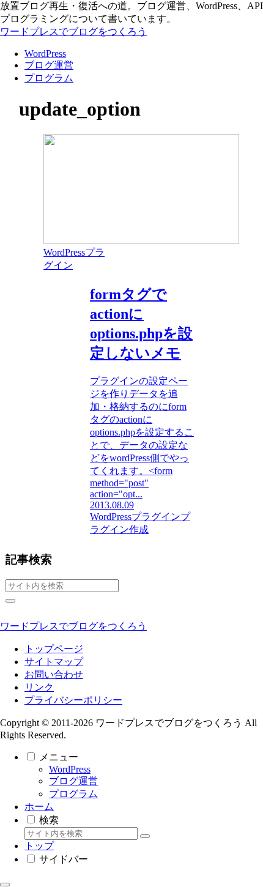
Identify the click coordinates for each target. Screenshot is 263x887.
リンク (39, 687)
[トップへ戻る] (5, 884)
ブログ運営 (73, 781)
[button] (10, 601)
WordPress (70, 769)
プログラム (73, 794)
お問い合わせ (53, 674)
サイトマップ (53, 661)
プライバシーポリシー (73, 700)
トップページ (53, 649)
